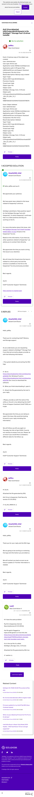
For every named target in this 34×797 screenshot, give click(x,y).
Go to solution (17, 41)
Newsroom (6, 778)
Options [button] (32, 22)
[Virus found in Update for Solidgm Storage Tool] (31, 311)
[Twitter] (7, 752)
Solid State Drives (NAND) (9, 22)
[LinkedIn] (12, 752)
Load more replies (17, 674)
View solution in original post (12, 291)
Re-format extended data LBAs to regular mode (17, 697)
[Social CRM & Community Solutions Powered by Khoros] (28, 793)
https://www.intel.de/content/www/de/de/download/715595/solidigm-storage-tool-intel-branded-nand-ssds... (17, 637)
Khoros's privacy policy (26, 764)
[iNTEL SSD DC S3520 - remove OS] (28, 311)
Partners (5, 780)
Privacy (4, 782)
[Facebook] (2, 752)
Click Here (22, 4)
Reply (17, 156)
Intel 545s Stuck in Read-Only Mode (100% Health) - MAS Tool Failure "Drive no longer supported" (15, 727)
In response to (22, 610)
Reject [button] (18, 12)
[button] (25, 7)
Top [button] (2, 793)
